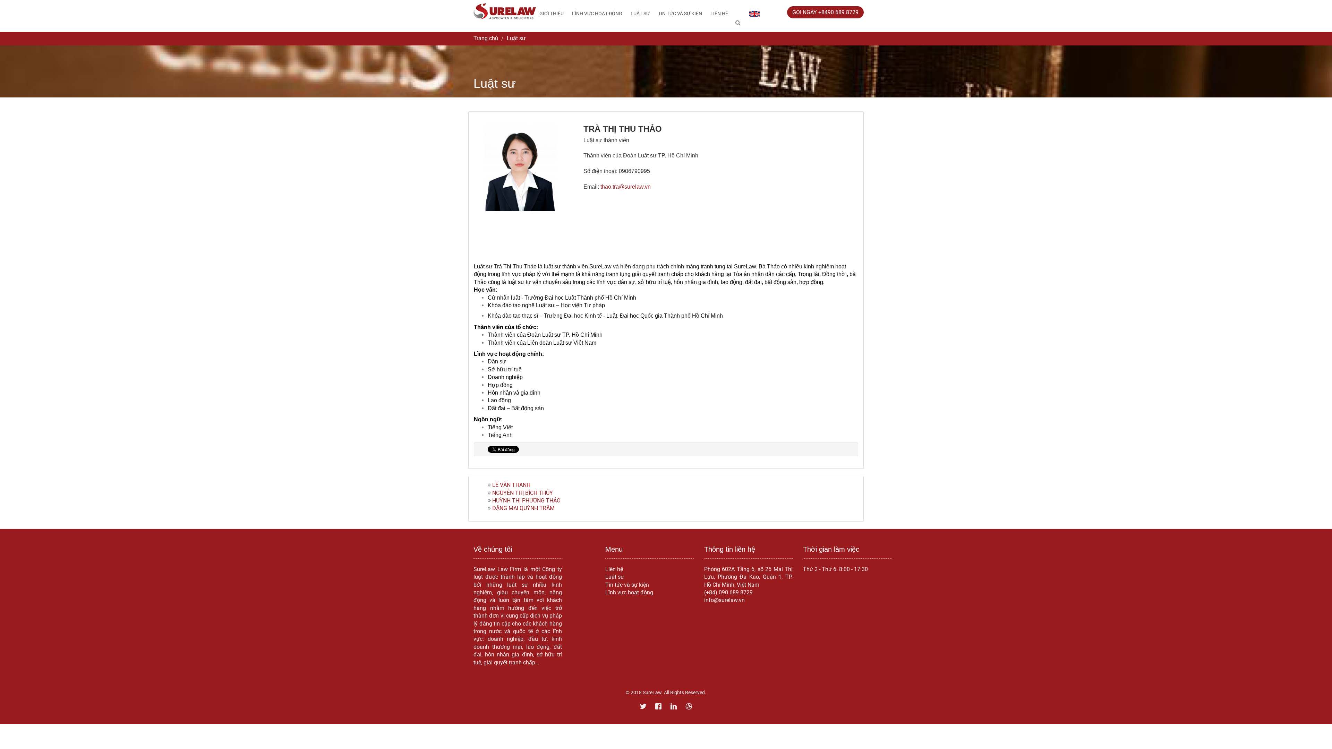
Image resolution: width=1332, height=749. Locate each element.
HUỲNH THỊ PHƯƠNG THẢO (526, 500)
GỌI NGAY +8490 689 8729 (825, 12)
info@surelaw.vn (724, 600)
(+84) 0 (713, 592)
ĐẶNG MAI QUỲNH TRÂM (523, 508)
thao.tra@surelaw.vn (625, 187)
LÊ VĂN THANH (511, 485)
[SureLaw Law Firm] (504, 11)
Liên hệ (719, 13)
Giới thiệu (551, 13)
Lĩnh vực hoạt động (597, 13)
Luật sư (640, 13)
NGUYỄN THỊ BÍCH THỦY (522, 493)
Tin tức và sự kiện (680, 13)
